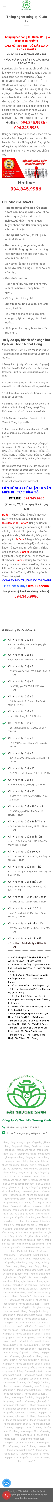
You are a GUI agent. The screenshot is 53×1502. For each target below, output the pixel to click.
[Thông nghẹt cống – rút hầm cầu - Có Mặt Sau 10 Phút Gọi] (26, 5)
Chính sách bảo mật (18, 1063)
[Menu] (4, 5)
